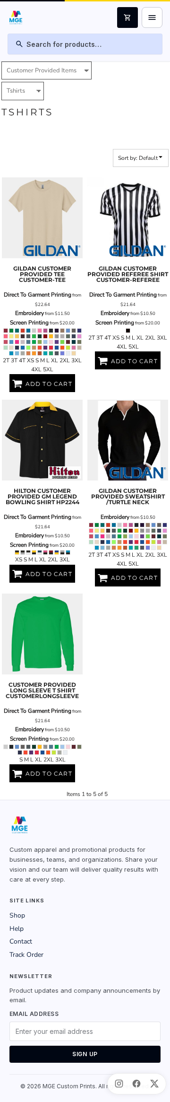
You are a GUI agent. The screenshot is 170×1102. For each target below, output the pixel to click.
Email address (34, 1013)
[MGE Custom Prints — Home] (15, 17)
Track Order (26, 954)
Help (16, 928)
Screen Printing (29, 322)
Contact (20, 941)
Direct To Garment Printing (37, 294)
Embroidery (29, 313)
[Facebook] (136, 1083)
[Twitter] (154, 1083)
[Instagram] (119, 1083)
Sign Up (85, 1054)
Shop (17, 915)
